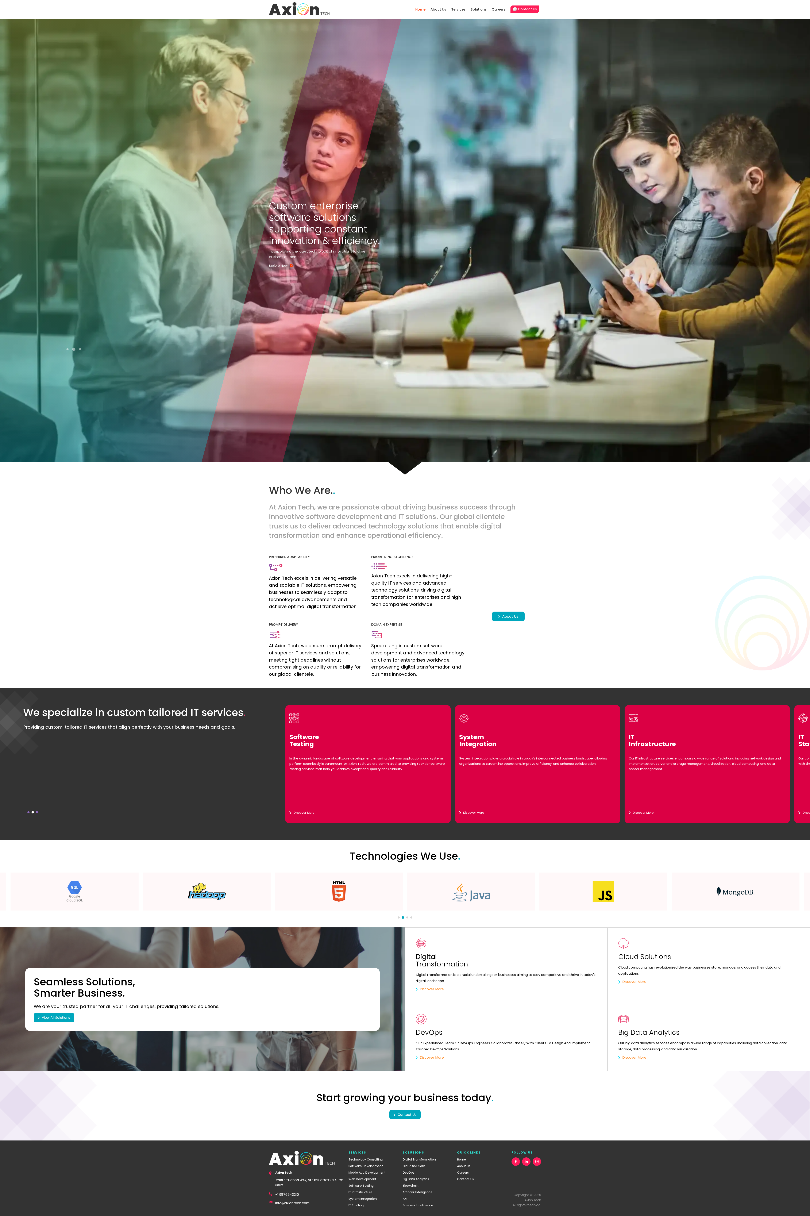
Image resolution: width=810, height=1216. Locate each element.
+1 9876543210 (287, 1194)
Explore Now (278, 265)
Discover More (432, 989)
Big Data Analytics (416, 1179)
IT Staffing (356, 1205)
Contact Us (527, 9)
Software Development (365, 1166)
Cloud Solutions (414, 1166)
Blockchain (410, 1186)
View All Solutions (56, 1017)
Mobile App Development (367, 1172)
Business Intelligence (418, 1205)
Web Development (362, 1179)
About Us (438, 9)
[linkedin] (526, 1161)
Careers (498, 9)
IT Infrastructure (360, 1192)
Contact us (407, 1114)
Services (458, 9)
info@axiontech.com (292, 1203)
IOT (405, 1199)
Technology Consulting (365, 1159)
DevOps (408, 1172)
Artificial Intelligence (417, 1192)
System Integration (362, 1199)
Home (420, 9)
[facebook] (516, 1161)
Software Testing (361, 1186)
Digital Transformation (419, 1159)
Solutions (479, 9)
